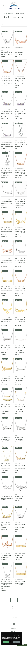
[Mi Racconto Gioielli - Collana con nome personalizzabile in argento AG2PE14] (7, 365)
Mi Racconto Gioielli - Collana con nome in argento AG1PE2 (6, 555)
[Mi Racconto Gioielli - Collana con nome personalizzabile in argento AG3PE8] (21, 395)
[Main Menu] (1, 5)
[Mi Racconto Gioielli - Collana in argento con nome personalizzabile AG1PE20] (7, 218)
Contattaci (23, 644)
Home (5, 13)
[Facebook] (14, 624)
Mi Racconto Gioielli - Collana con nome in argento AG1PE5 (6, 525)
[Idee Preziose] (14, 5)
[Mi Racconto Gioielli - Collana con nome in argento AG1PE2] (7, 542)
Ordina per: (4, 21)
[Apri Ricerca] (4, 5)
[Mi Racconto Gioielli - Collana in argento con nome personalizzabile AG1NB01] (7, 277)
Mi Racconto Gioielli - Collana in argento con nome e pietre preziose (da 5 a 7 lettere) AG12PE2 (20, 113)
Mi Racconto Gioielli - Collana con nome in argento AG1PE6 (20, 583)
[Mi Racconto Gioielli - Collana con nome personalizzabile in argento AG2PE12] (21, 424)
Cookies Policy (14, 617)
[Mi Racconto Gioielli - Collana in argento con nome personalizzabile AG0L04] (21, 306)
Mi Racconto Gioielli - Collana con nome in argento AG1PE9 (20, 555)
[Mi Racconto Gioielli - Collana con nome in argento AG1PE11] (21, 483)
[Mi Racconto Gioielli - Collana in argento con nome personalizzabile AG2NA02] (21, 247)
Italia (13, 631)
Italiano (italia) (13, 628)
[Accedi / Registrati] (23, 5)
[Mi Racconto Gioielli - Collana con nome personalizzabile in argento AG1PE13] (21, 365)
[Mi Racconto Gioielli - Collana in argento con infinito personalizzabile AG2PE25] (7, 483)
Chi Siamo (14, 609)
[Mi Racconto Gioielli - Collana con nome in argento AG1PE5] (7, 513)
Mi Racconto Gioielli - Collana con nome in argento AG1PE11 (20, 496)
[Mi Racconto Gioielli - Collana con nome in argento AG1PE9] (21, 542)
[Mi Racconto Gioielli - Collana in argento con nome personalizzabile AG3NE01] (7, 306)
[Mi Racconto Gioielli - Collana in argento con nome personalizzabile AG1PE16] (7, 188)
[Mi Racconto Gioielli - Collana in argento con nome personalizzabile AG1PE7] (21, 454)
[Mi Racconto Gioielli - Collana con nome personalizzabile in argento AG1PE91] (7, 454)
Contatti (14, 607)
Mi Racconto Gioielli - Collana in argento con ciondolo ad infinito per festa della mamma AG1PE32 (7, 585)
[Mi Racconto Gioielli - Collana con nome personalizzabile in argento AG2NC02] (21, 336)
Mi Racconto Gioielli (6, 47)
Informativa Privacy (14, 615)
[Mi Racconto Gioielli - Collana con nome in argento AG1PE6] (21, 570)
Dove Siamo (14, 611)
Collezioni (10, 13)
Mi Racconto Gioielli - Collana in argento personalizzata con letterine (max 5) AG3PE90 (20, 82)
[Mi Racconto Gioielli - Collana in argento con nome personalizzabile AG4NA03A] (7, 247)
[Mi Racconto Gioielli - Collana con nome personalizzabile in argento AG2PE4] (7, 424)
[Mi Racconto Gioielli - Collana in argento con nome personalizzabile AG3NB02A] (21, 218)
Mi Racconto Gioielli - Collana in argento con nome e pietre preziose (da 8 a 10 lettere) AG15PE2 (6, 113)
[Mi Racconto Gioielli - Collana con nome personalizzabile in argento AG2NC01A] (21, 38)
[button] (14, 600)
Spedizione (14, 613)
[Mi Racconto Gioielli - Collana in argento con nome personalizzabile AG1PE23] (7, 336)
